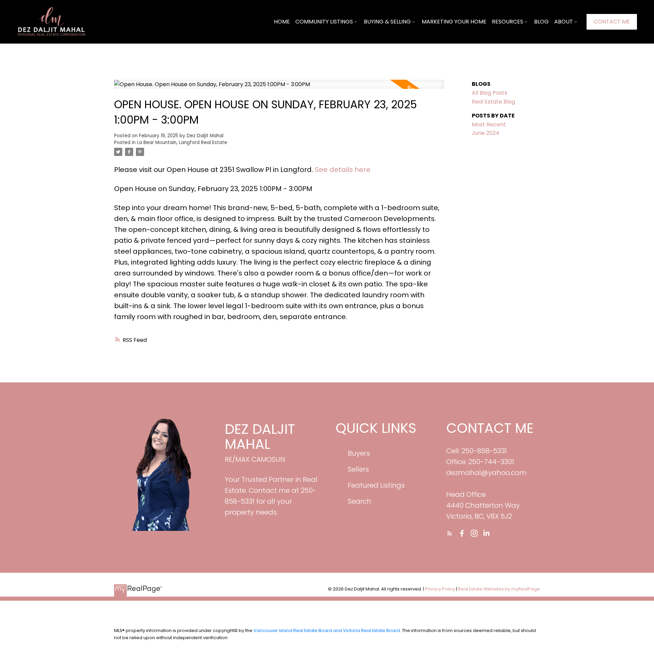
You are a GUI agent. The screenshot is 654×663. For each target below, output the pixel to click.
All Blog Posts (489, 93)
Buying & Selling (387, 22)
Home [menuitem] (282, 22)
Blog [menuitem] (541, 22)
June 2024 (485, 133)
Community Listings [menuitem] (324, 22)
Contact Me (612, 21)
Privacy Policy (440, 589)
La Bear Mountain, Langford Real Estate (182, 142)
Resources (507, 22)
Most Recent (489, 124)
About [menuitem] (563, 22)
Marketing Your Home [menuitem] (454, 22)
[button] (612, 22)
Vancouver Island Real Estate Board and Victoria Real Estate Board (326, 630)
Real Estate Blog (493, 102)
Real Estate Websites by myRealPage (499, 589)
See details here (343, 169)
